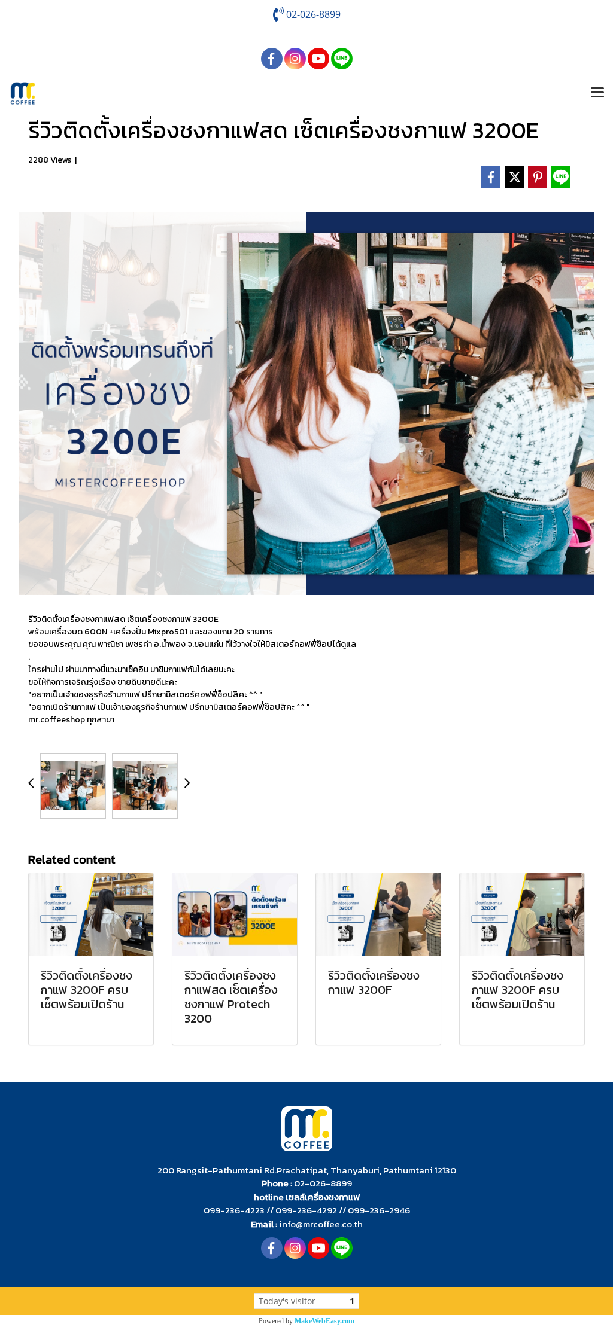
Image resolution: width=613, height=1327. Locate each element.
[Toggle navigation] (597, 93)
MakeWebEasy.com (324, 1321)
